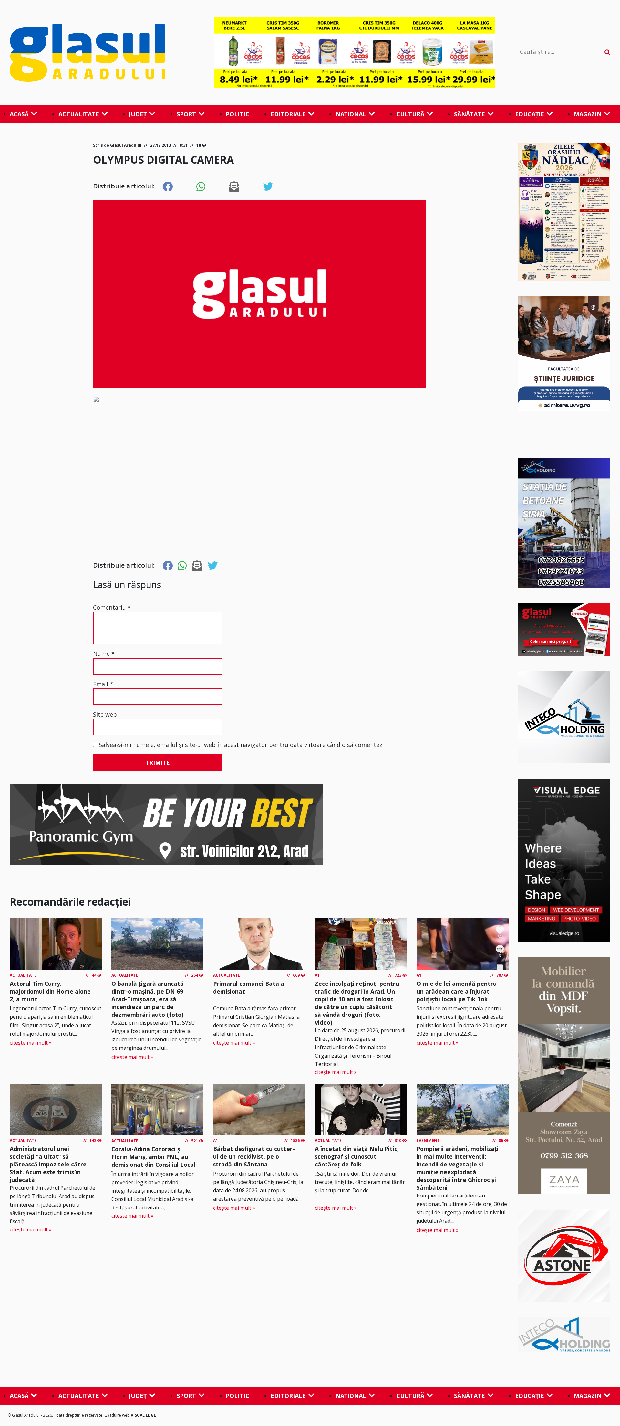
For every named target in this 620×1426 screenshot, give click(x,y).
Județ (138, 114)
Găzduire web (117, 1415)
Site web (105, 714)
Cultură (410, 114)
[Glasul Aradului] (100, 53)
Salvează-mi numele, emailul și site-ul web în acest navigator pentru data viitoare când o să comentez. (241, 745)
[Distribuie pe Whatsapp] (200, 186)
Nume (104, 653)
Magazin (588, 114)
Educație (529, 114)
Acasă (19, 114)
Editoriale (288, 114)
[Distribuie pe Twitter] (268, 186)
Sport (186, 114)
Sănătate (469, 114)
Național (351, 114)
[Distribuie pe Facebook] (167, 186)
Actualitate (78, 114)
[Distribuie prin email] (234, 186)
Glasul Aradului (125, 145)
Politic (237, 114)
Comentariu (112, 607)
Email (103, 684)
